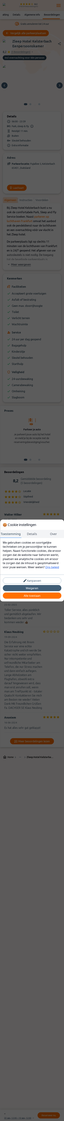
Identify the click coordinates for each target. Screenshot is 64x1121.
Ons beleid (52, 567)
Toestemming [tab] (11, 534)
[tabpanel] (32, 555)
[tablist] (32, 534)
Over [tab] (53, 534)
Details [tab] (32, 534)
